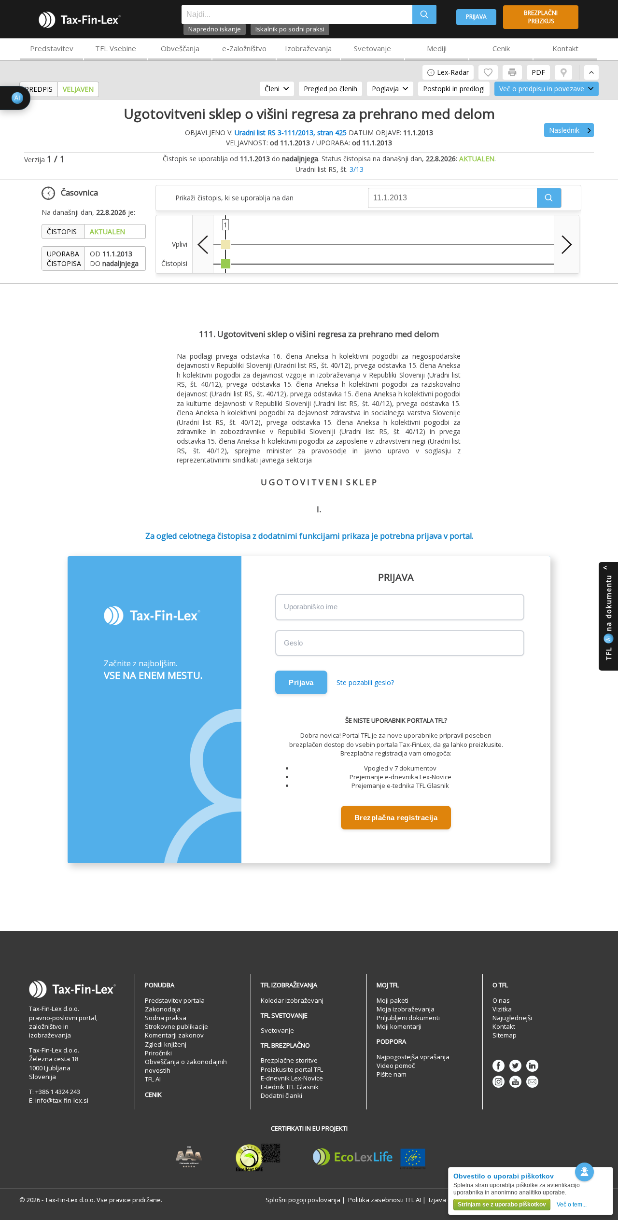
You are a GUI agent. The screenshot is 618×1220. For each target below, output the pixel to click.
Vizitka (502, 1009)
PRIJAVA (476, 17)
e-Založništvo (244, 48)
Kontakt (565, 48)
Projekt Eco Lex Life (369, 1157)
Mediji (437, 48)
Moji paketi (392, 1000)
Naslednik (564, 130)
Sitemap (504, 1035)
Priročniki (158, 1053)
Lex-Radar (453, 72)
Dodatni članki (281, 1095)
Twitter (515, 1066)
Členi (272, 88)
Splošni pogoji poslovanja (303, 1199)
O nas (501, 1000)
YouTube (515, 1082)
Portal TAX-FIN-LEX (80, 19)
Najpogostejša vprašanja (413, 1056)
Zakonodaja (163, 1009)
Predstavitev (51, 48)
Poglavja (385, 88)
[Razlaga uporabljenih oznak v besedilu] (563, 72)
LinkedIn (532, 1066)
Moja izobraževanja (406, 1009)
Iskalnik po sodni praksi (289, 29)
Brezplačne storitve (289, 1060)
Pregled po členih (330, 88)
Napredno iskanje (214, 29)
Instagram (498, 1082)
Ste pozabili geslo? (365, 682)
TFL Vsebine (115, 48)
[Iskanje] (424, 14)
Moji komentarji (399, 1026)
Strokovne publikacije (176, 1026)
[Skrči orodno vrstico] (591, 72)
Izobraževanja (308, 48)
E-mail (532, 1082)
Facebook (498, 1066)
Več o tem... (572, 1204)
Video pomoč (396, 1065)
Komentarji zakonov (174, 1035)
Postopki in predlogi (454, 88)
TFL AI (153, 1079)
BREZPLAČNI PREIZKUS (541, 17)
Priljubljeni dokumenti (408, 1017)
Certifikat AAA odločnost (189, 1157)
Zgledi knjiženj (165, 1044)
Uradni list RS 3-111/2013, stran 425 (291, 132)
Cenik (501, 48)
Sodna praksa (165, 1017)
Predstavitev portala (175, 1000)
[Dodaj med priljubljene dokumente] (488, 72)
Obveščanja (180, 48)
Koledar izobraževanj (292, 1000)
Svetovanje (372, 48)
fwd (566, 244)
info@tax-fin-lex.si (61, 1100)
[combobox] (297, 14)
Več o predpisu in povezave (541, 88)
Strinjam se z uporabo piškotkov (502, 1204)
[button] (549, 198)
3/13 (357, 169)
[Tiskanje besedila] (512, 72)
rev (203, 244)
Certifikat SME (258, 1157)
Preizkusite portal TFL (292, 1069)
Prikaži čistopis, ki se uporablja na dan (234, 197)
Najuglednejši (512, 1017)
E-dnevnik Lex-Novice (292, 1078)
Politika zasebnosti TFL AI (384, 1199)
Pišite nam (392, 1074)
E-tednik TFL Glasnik (290, 1086)
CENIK (153, 1094)
